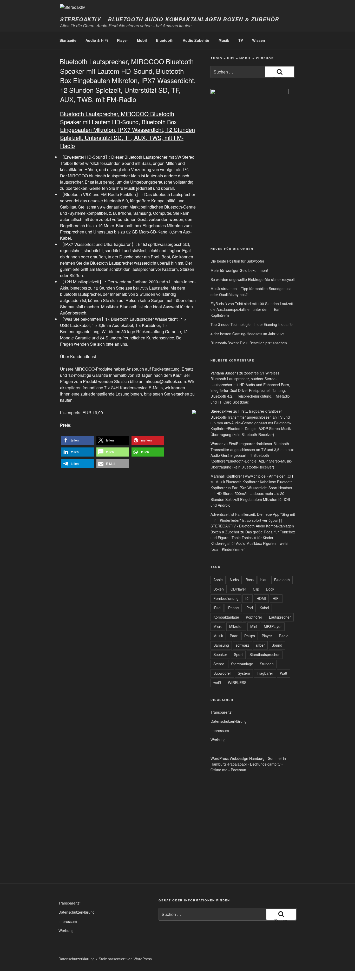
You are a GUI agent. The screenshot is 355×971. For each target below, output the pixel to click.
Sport (238, 654)
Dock (270, 589)
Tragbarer (265, 673)
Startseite (68, 40)
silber (260, 645)
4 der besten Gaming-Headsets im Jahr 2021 (248, 333)
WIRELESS (237, 682)
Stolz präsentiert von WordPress (125, 958)
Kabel (264, 607)
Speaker (220, 654)
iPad (217, 607)
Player (122, 40)
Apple (218, 579)
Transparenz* (222, 712)
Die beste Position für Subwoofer (237, 261)
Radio (283, 635)
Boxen (218, 589)
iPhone (233, 607)
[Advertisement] (234, 202)
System (244, 673)
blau (263, 579)
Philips (249, 635)
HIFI (276, 598)
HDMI (261, 598)
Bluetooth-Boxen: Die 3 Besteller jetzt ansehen (249, 342)
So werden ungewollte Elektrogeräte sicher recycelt (253, 279)
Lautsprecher (280, 617)
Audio (234, 579)
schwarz (242, 645)
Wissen (258, 40)
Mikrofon (236, 626)
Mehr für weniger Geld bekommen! (239, 270)
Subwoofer (222, 673)
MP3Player (273, 626)
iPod (249, 607)
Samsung (221, 645)
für (247, 598)
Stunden (267, 663)
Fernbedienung (226, 598)
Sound (277, 645)
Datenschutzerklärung (229, 721)
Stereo (218, 663)
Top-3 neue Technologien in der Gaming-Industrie (252, 324)
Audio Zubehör (196, 40)
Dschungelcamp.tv (265, 764)
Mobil (142, 40)
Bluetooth (165, 40)
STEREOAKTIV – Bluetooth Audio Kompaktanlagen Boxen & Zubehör (169, 19)
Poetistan (238, 769)
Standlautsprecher (264, 654)
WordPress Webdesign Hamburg (238, 758)
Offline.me (219, 769)
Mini (253, 626)
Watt (283, 673)
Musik (224, 40)
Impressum (220, 730)
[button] (77, 440)
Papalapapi (237, 764)
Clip (256, 589)
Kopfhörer (254, 617)
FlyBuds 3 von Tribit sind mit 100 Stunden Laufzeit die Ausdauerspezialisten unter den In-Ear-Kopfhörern (252, 309)
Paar (234, 635)
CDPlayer (238, 589)
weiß (217, 682)
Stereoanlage (242, 663)
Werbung (218, 739)
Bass (250, 579)
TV (240, 40)
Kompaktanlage (226, 617)
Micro (217, 626)
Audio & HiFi (97, 40)
